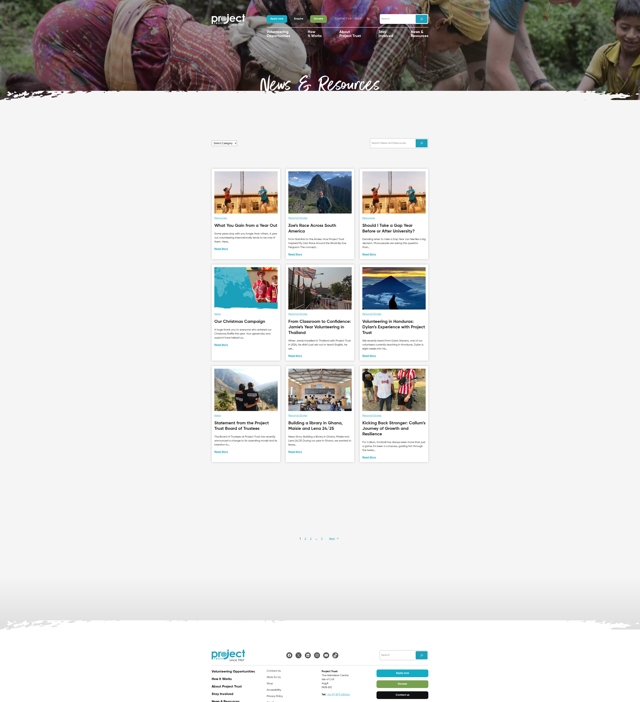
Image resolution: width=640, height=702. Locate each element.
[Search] (422, 19)
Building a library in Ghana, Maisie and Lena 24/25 (315, 426)
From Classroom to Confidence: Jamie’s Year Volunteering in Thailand (319, 327)
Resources (220, 218)
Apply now (276, 19)
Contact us (402, 695)
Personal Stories (297, 218)
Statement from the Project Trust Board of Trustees (241, 426)
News (217, 314)
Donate (318, 19)
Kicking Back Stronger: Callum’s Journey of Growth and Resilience (394, 428)
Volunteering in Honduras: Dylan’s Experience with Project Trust (393, 327)
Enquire (298, 19)
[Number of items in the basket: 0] (368, 19)
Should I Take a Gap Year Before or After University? (388, 228)
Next (334, 538)
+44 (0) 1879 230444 (338, 694)
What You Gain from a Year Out (245, 226)
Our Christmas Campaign (239, 322)
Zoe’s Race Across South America (312, 228)
